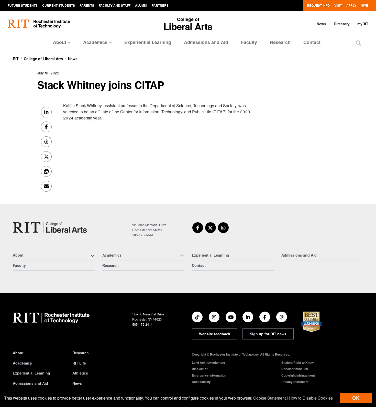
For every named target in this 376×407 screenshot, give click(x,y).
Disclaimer (200, 369)
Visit (338, 5)
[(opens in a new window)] (197, 227)
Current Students (58, 5)
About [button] (59, 42)
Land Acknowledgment (208, 362)
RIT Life (79, 363)
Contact (311, 42)
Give (364, 5)
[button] (358, 43)
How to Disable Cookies (311, 398)
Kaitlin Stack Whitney (82, 105)
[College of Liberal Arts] (50, 227)
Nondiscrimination (294, 369)
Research (280, 42)
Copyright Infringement (298, 375)
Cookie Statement (269, 398)
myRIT (362, 23)
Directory (342, 23)
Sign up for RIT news (268, 333)
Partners (160, 5)
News (321, 23)
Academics (22, 363)
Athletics (80, 373)
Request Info (318, 5)
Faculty (249, 42)
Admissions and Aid (206, 42)
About (18, 352)
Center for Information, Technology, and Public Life (165, 112)
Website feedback (214, 333)
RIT (16, 58)
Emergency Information (209, 375)
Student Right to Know (297, 362)
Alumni (141, 5)
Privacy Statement (294, 381)
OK (355, 397)
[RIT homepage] (39, 23)
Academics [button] (95, 42)
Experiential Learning (147, 42)
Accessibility (201, 381)
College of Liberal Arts (43, 58)
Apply (351, 5)
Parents (87, 5)
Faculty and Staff (114, 5)
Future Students (23, 5)
